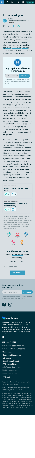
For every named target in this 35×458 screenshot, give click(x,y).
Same (21, 242)
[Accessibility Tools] (18, 2)
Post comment (17, 273)
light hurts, (7, 48)
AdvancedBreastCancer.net (13, 346)
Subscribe (30, 2)
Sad (25, 234)
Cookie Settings (23, 387)
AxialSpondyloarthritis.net (12, 367)
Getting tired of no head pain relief (16, 189)
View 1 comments (17, 261)
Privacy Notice (18, 81)
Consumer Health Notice (10, 384)
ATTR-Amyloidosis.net (11, 364)
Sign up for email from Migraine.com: (17, 69)
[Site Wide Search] (12, 2)
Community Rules (8, 390)
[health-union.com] (10, 318)
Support (17, 234)
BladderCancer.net (9, 370)
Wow (12, 242)
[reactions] (19, 26)
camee (11, 18)
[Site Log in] (23, 2)
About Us (5, 382)
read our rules (17, 255)
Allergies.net (7, 352)
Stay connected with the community (13, 286)
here (14, 228)
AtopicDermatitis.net (10, 361)
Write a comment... (11, 267)
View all (7, 377)
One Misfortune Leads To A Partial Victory (15, 204)
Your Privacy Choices (9, 387)
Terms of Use (21, 298)
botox (5, 142)
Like (7, 234)
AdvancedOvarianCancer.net (13, 349)
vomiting (25, 48)
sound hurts (16, 48)
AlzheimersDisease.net (11, 355)
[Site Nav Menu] (7, 2)
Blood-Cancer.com (9, 373)
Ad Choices (19, 390)
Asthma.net (6, 358)
